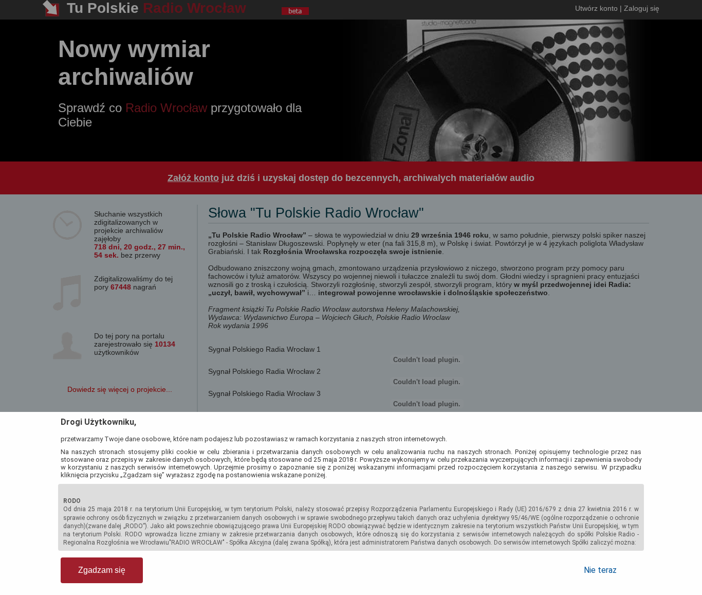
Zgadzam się (101, 570)
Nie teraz (600, 570)
